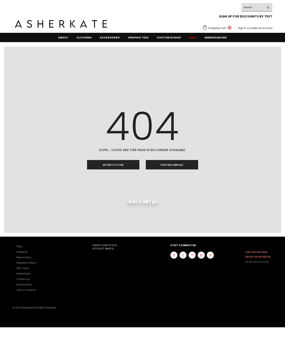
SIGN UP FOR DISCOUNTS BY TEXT (245, 16)
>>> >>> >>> (251, 262)
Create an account (261, 28)
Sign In (242, 28)
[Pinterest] (192, 255)
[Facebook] (173, 255)
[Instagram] (183, 255)
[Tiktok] (210, 255)
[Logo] (61, 24)
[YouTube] (201, 255)
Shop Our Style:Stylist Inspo (105, 246)
